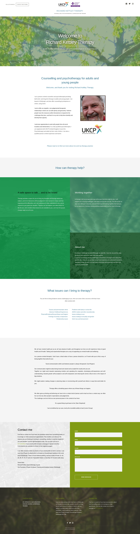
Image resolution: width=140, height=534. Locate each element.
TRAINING (25, 506)
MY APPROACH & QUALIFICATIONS (32, 502)
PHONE (77, 448)
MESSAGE (77, 456)
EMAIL (76, 439)
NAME (76, 431)
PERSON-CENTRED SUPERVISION (31, 504)
